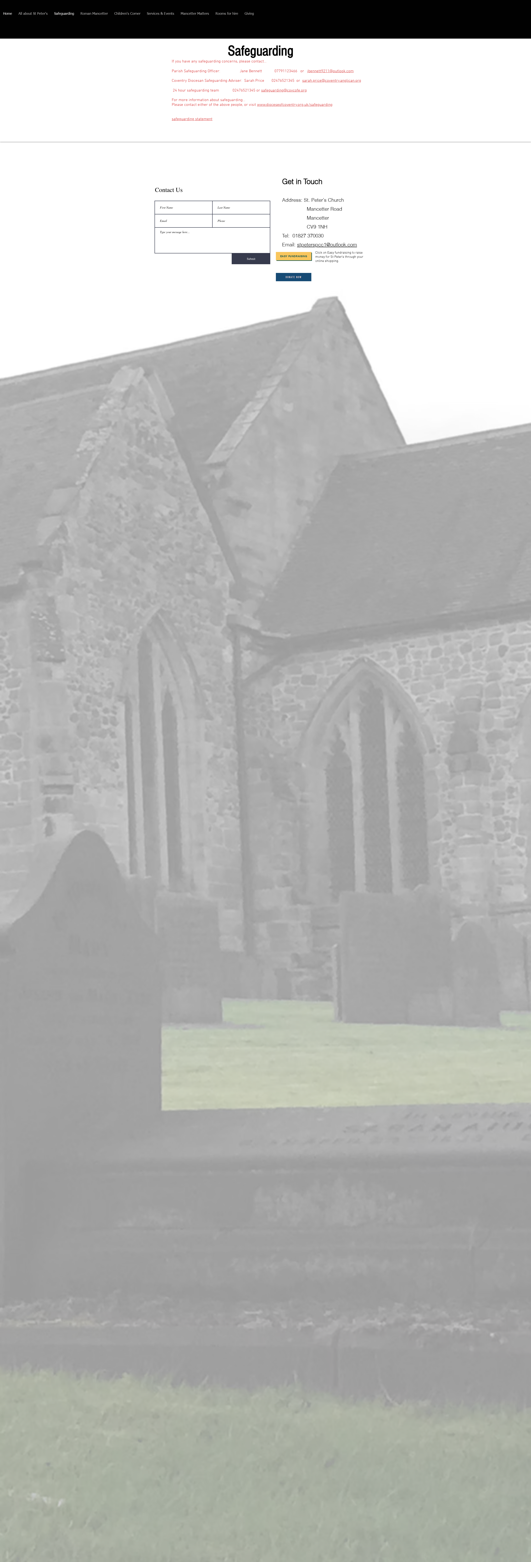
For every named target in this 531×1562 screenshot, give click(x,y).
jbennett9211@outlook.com (330, 71)
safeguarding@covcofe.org (284, 90)
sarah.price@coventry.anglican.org (331, 80)
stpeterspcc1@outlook (321, 245)
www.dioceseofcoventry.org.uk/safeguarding (294, 105)
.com (351, 245)
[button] (33, 14)
